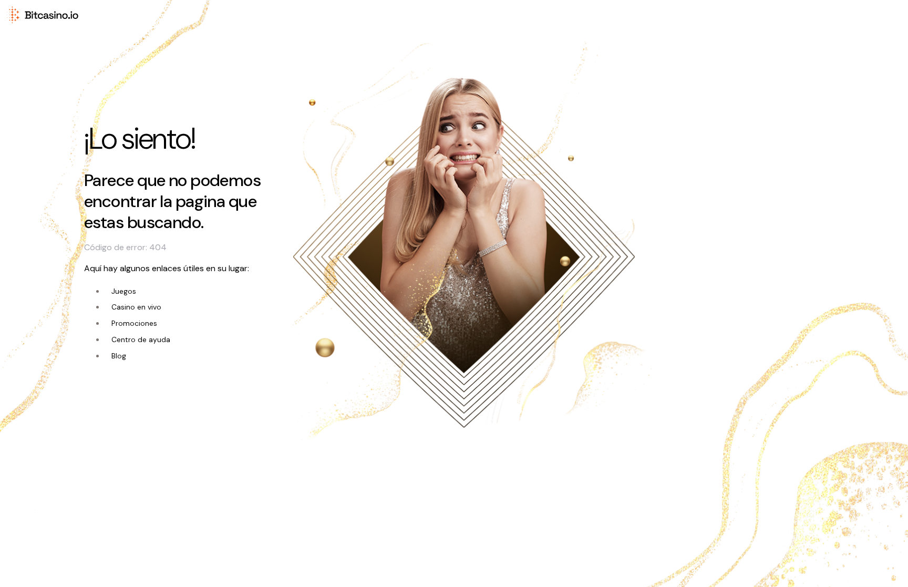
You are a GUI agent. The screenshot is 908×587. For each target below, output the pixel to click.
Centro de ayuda (140, 339)
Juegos (123, 291)
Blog (118, 356)
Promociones (134, 323)
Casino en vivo (136, 307)
